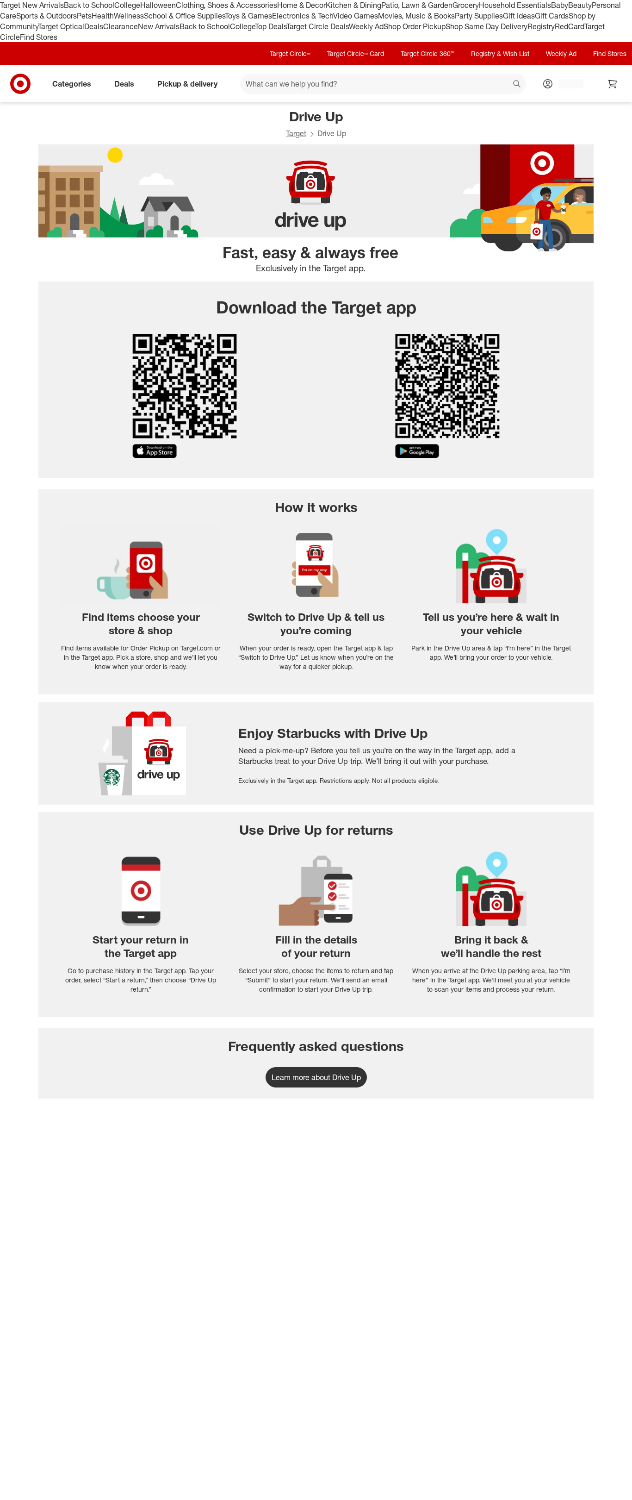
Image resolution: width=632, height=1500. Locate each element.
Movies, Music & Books (416, 15)
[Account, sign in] (566, 84)
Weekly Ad (366, 26)
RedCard (569, 26)
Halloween (158, 5)
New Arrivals (159, 26)
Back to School (89, 5)
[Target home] (20, 84)
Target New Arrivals (32, 5)
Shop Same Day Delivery (486, 26)
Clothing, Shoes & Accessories (226, 5)
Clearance (120, 26)
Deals (93, 26)
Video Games (355, 15)
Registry (541, 26)
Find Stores (38, 37)
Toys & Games (248, 15)
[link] (316, 1077)
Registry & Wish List (500, 53)
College (127, 5)
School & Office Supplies (184, 15)
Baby (559, 5)
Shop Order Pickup (415, 26)
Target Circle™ (290, 53)
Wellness (129, 15)
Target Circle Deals (317, 26)
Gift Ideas (519, 15)
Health (103, 15)
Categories (71, 83)
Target (296, 133)
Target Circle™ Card (355, 53)
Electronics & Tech (302, 15)
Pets (84, 15)
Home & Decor (301, 5)
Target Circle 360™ (427, 53)
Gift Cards (552, 15)
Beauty (580, 5)
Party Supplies (479, 15)
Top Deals (270, 26)
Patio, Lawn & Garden (416, 5)
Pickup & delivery (187, 83)
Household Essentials (515, 5)
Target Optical (61, 26)
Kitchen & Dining (353, 5)
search (517, 84)
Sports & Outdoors (46, 15)
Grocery (465, 5)
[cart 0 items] (612, 84)
